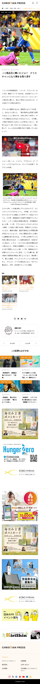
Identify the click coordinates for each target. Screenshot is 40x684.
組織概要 (23, 661)
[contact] (27, 677)
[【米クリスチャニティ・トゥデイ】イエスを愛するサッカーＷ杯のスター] (26, 280)
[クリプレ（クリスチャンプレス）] (13, 3)
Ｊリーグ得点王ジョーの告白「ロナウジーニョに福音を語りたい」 (9, 287)
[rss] (30, 677)
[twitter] (13, 677)
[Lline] (21, 318)
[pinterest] (20, 677)
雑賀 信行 (18, 328)
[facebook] (16, 677)
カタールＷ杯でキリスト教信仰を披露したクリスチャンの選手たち (9, 305)
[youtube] (23, 677)
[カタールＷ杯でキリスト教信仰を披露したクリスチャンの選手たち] (9, 298)
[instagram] (10, 677)
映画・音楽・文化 (6, 12)
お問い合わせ (25, 664)
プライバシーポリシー (9, 661)
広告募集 (4, 668)
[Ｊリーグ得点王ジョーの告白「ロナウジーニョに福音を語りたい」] (9, 280)
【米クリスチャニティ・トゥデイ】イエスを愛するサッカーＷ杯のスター (26, 287)
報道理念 (4, 664)
